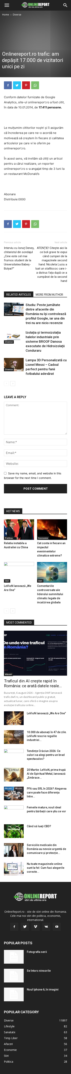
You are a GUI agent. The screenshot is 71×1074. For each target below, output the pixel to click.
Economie (43, 538)
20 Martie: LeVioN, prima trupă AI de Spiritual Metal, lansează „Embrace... (46, 773)
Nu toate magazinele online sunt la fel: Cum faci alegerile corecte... (45, 867)
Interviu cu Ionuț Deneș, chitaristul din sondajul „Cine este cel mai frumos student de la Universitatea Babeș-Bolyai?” (19, 258)
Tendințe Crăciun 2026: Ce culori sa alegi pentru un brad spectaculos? (46, 754)
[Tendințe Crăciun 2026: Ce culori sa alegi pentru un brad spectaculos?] (14, 756)
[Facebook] (8, 85)
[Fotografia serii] (14, 957)
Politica (9, 538)
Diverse (17, 14)
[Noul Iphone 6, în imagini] (14, 994)
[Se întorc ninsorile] (14, 975)
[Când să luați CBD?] (14, 831)
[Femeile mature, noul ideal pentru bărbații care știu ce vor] (14, 812)
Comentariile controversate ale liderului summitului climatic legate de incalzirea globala (50, 594)
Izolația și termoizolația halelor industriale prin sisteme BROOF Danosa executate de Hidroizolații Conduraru (45, 341)
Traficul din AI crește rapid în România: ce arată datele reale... (33, 683)
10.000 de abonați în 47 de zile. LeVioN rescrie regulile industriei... (47, 736)
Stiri (7, 580)
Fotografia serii (37, 951)
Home (5, 14)
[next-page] (12, 383)
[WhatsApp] (35, 85)
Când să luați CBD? (39, 826)
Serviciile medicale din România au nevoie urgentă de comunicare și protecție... (46, 848)
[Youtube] (57, 927)
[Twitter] (17, 85)
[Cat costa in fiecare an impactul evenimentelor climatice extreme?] (52, 529)
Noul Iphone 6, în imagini (43, 989)
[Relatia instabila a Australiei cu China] (19, 529)
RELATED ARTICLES (18, 294)
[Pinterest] (26, 85)
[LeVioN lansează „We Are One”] (19, 572)
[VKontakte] (46, 927)
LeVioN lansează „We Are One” (46, 713)
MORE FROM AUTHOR (49, 294)
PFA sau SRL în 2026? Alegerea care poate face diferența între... (46, 792)
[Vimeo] (35, 927)
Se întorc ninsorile (39, 970)
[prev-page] (6, 383)
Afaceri (8, 674)
